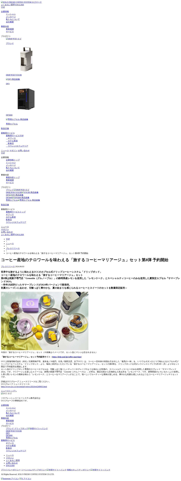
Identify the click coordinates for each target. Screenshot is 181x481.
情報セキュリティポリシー (79, 470)
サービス (10, 32)
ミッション (11, 14)
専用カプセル (12, 438)
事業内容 (5, 26)
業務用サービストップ (16, 212)
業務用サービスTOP (15, 136)
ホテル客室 (12, 141)
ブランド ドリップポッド (17, 428)
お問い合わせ (24, 151)
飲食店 (10, 143)
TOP (3, 7)
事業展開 (10, 29)
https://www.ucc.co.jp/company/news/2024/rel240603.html (24, 387)
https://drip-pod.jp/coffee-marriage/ (67, 357)
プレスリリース (13, 248)
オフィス (11, 138)
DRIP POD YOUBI (14, 431)
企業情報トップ (13, 160)
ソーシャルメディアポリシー (34, 470)
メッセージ (11, 17)
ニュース (5, 151)
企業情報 (5, 11)
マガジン (13, 151)
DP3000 (9, 435)
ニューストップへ (9, 391)
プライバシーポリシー (11, 470)
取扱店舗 (5, 128)
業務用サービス (8, 133)
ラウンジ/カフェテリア (17, 146)
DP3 (7, 433)
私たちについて (13, 19)
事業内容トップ (13, 177)
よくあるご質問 (8, 5)
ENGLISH (19, 5)
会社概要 (10, 22)
